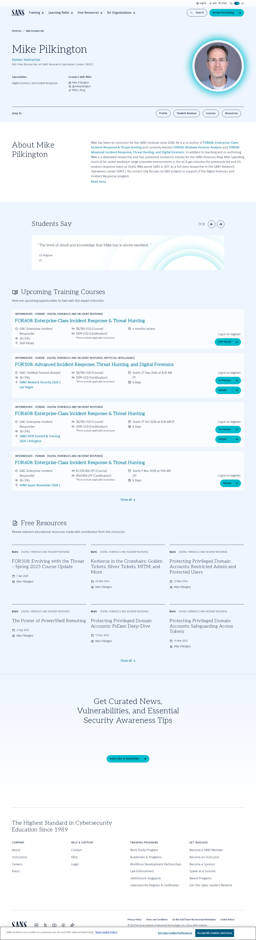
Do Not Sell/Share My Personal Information (194, 919)
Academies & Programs (146, 857)
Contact (76, 850)
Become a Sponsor (202, 864)
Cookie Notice (227, 919)
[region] (128, 933)
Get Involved (198, 842)
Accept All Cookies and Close (214, 933)
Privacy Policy (134, 919)
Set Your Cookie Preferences (175, 933)
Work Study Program (144, 850)
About (16, 850)
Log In (203, 3)
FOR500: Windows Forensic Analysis (197, 147)
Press (16, 871)
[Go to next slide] (220, 224)
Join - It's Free (220, 3)
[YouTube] (54, 925)
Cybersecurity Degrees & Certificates (154, 885)
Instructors (19, 857)
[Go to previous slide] (211, 224)
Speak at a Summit (202, 871)
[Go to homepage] (18, 13)
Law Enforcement (142, 871)
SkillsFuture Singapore (145, 878)
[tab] (36, 12)
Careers (17, 864)
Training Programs (144, 842)
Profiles (17, 31)
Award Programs (200, 878)
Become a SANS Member (206, 850)
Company (18, 842)
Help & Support (82, 842)
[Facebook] (63, 925)
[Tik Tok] (72, 925)
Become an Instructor (204, 857)
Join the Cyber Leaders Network (210, 885)
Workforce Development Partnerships (156, 864)
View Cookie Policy (106, 932)
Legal (75, 864)
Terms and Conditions (157, 919)
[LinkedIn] (36, 925)
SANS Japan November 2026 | (39, 485)
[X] (45, 925)
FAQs (74, 857)
